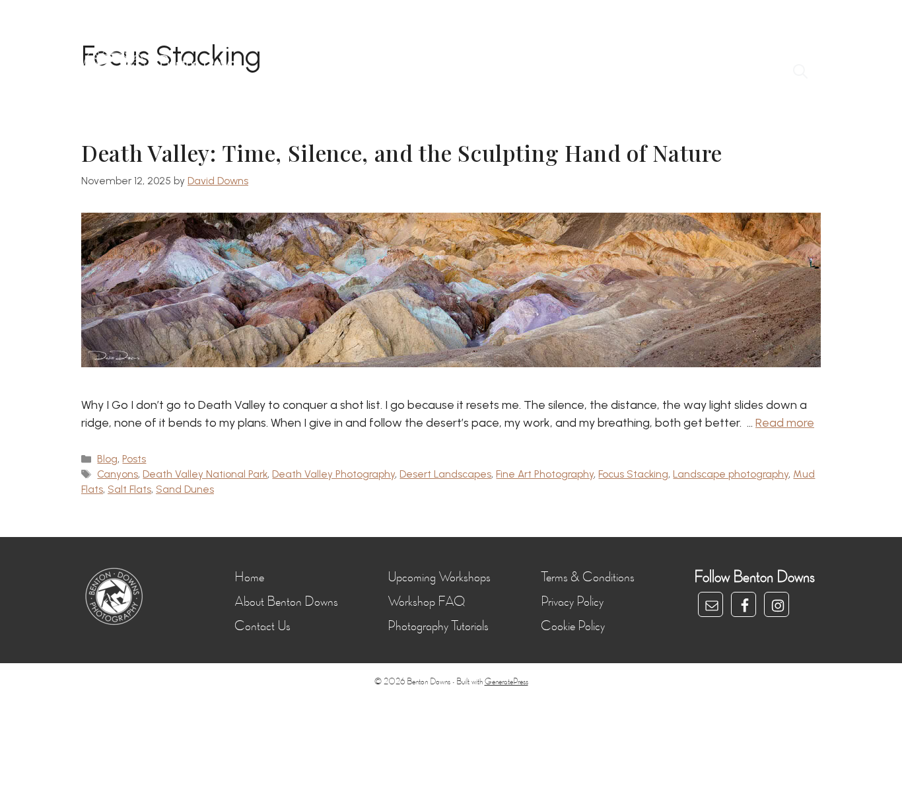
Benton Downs (200, 62)
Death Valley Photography (333, 474)
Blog (758, 72)
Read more (784, 422)
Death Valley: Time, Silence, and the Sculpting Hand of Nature (401, 152)
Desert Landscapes (445, 474)
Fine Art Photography (545, 474)
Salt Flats (129, 489)
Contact (700, 72)
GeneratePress (506, 681)
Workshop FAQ (426, 601)
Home (318, 72)
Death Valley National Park (205, 474)
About (639, 72)
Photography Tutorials (438, 626)
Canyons (117, 474)
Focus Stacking (633, 474)
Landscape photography (730, 474)
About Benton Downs (286, 601)
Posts (134, 458)
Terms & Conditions (588, 577)
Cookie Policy (573, 626)
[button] (800, 72)
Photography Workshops (417, 72)
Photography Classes (549, 72)
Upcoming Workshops (439, 577)
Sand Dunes (185, 489)
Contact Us (262, 626)
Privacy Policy (572, 601)
